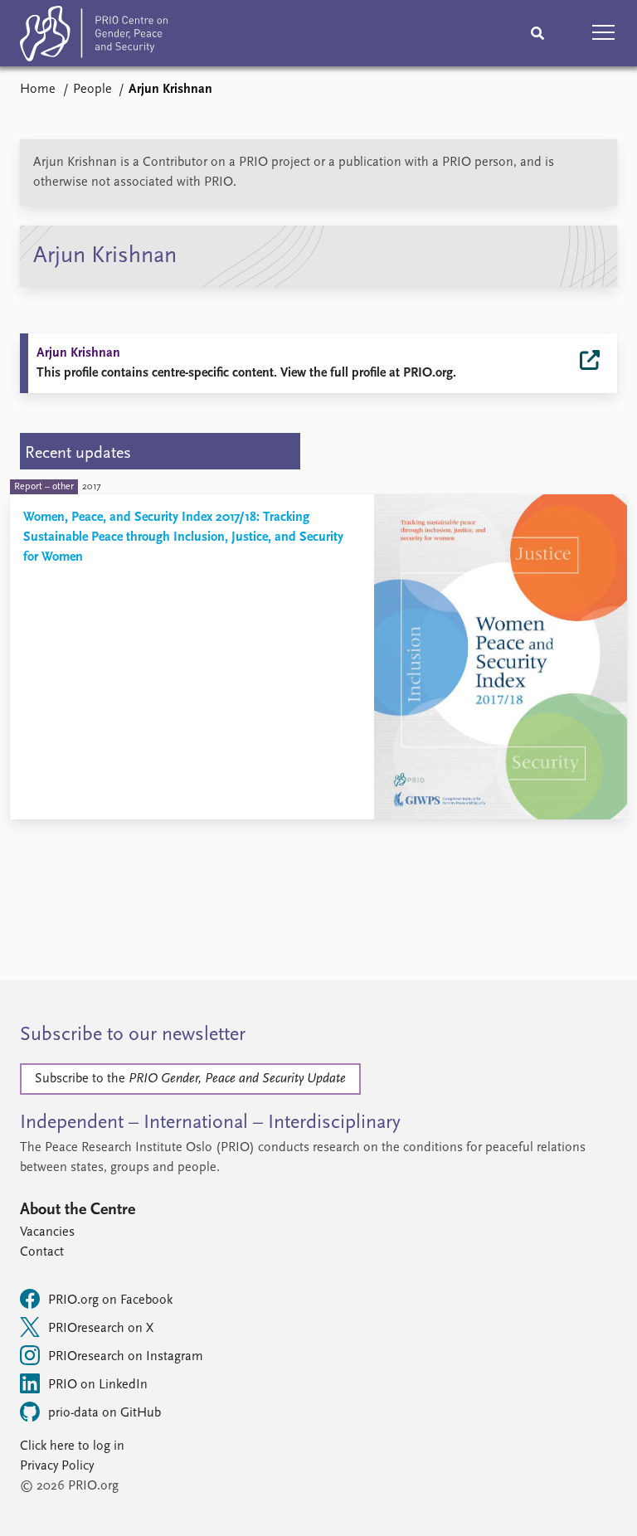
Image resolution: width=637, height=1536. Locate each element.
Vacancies (47, 1232)
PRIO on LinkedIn (98, 1385)
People (92, 89)
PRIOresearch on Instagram (125, 1356)
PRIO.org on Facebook (110, 1300)
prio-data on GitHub (104, 1413)
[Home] (94, 37)
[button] (604, 33)
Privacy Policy (57, 1466)
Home (38, 89)
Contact (42, 1252)
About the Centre (77, 1210)
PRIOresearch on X (100, 1328)
